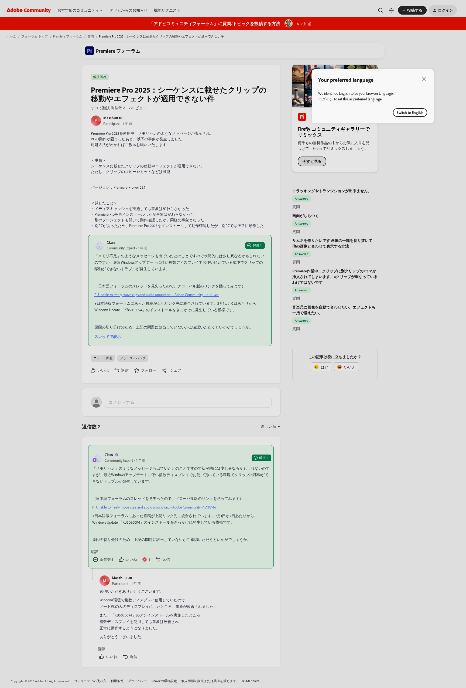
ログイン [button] (325, 99)
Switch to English (410, 112)
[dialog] (373, 96)
